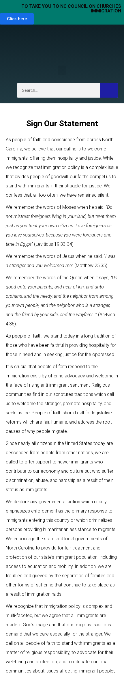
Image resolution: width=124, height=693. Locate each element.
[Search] (109, 90)
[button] (62, 70)
